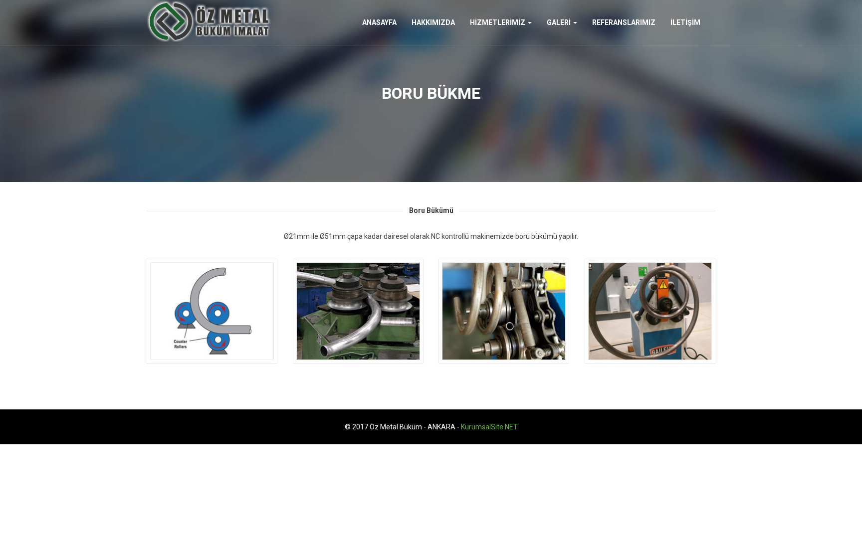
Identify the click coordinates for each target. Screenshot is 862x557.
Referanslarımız (623, 22)
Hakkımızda (433, 22)
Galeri (559, 22)
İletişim (685, 22)
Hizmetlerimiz (498, 22)
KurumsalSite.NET (489, 427)
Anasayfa (379, 22)
